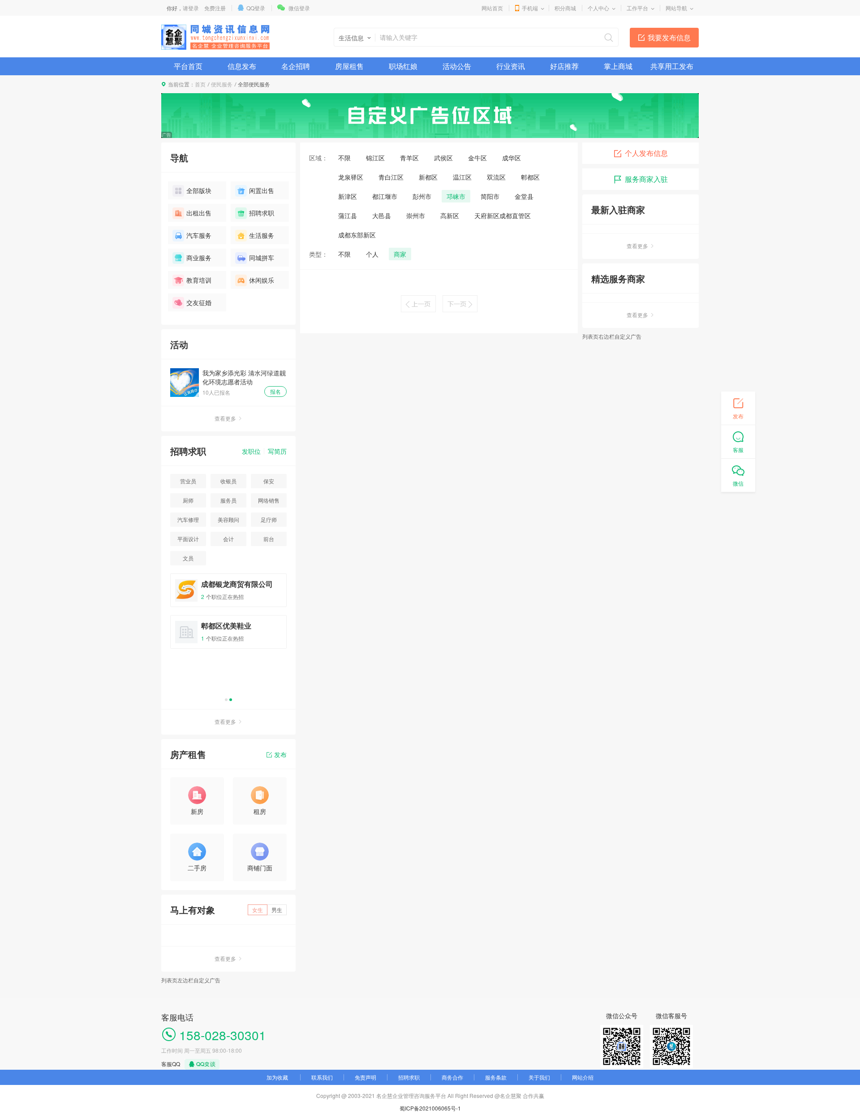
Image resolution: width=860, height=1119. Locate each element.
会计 (228, 538)
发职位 (251, 451)
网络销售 (269, 500)
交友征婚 (198, 302)
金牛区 (477, 157)
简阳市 (490, 196)
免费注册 (215, 8)
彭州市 (422, 196)
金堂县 (524, 196)
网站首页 (492, 8)
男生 (276, 909)
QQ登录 (255, 8)
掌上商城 (618, 66)
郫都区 (530, 176)
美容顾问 (228, 519)
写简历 (277, 451)
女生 (257, 909)
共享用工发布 (671, 66)
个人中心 (598, 8)
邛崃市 (456, 196)
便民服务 (221, 84)
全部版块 (198, 190)
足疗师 (269, 519)
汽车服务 (198, 235)
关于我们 (539, 1077)
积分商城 (565, 8)
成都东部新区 (357, 234)
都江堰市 (384, 196)
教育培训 (198, 279)
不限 (344, 157)
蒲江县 (347, 215)
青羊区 (409, 157)
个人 (372, 254)
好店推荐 (564, 66)
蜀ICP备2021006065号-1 (430, 1108)
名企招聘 (295, 66)
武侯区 (443, 157)
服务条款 (496, 1077)
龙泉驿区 (350, 176)
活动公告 (457, 66)
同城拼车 (261, 257)
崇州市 (415, 215)
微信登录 (299, 8)
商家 (400, 254)
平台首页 (188, 66)
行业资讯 (510, 66)
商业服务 (198, 257)
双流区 (496, 176)
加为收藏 (277, 1077)
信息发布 (242, 66)
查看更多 (225, 418)
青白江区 (391, 176)
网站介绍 (582, 1077)
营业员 (188, 481)
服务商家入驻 (646, 179)
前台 (268, 538)
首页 (200, 84)
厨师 (188, 500)
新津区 (347, 196)
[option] (228, 615)
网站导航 (676, 8)
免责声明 (365, 1077)
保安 (268, 481)
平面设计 (188, 538)
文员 (188, 558)
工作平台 (637, 8)
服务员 (228, 500)
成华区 (511, 157)
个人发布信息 (646, 153)
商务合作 (452, 1077)
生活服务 (261, 235)
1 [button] (226, 699)
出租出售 (198, 212)
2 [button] (230, 699)
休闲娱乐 (261, 279)
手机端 (530, 8)
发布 (280, 754)
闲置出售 (261, 190)
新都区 (428, 176)
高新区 (449, 215)
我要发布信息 (669, 37)
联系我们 (322, 1077)
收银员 (228, 481)
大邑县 (381, 215)
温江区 (462, 176)
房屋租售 (349, 66)
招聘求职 (261, 212)
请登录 (191, 8)
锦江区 (375, 157)
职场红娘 (403, 66)
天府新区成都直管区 (502, 215)
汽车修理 (188, 519)
